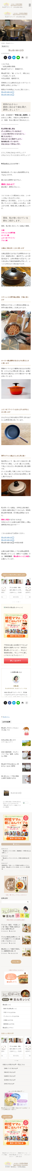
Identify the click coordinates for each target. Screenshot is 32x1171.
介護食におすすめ (8, 1020)
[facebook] (9, 57)
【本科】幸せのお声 (8, 1083)
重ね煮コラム (6, 717)
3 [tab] (16, 602)
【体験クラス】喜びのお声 (10, 1068)
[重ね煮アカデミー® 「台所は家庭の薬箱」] (13, 5)
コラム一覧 (15, 962)
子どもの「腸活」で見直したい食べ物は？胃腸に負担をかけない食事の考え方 (10, 927)
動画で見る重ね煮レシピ (10, 1008)
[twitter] (5, 57)
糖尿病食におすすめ (8, 1024)
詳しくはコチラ (15, 661)
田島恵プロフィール (22, 1153)
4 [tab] (18, 602)
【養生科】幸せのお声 (9, 1072)
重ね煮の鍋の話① (7, 92)
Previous (3, 588)
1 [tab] (13, 602)
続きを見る (16, 597)
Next (28, 588)
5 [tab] (20, 602)
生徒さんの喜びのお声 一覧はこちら (14, 1064)
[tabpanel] (16, 589)
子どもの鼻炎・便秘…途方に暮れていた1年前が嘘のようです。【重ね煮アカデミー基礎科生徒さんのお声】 (16, 589)
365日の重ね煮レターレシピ (15, 1154)
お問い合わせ (19, 1156)
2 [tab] (15, 602)
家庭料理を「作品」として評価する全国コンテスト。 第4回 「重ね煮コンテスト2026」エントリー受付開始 (16, 867)
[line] (18, 57)
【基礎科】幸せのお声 (9, 1076)
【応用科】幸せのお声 (9, 1080)
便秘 (11, 953)
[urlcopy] (26, 57)
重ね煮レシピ (7, 1004)
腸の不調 (13, 931)
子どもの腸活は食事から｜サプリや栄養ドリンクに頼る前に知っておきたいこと (10, 939)
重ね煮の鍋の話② (7, 95)
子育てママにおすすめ (9, 1012)
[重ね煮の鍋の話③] (14, 57)
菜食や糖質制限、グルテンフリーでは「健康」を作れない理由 (10, 754)
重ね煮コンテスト (8, 1027)
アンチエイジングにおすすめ (11, 1016)
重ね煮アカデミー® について (9, 1153)
